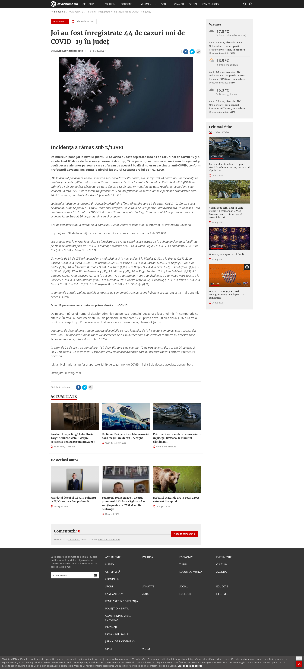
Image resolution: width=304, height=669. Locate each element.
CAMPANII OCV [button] (211, 4)
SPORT (165, 4)
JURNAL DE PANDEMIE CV (120, 641)
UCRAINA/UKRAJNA (116, 634)
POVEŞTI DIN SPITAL (117, 608)
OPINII (109, 649)
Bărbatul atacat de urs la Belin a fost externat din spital (176, 499)
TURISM (184, 564)
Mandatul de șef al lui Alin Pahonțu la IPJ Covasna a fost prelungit (73, 499)
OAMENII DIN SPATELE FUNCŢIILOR (118, 617)
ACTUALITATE (60, 21)
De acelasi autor (64, 460)
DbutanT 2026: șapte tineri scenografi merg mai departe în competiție (226, 294)
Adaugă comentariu (184, 533)
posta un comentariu (109, 539)
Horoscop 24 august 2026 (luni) (226, 254)
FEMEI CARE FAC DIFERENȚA (121, 601)
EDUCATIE (87, 11)
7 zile (217, 131)
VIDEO (146, 649)
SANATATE (179, 4)
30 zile (225, 131)
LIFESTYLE (222, 594)
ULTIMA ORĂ (112, 571)
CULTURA (215, 283)
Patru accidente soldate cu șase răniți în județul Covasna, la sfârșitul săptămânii (177, 438)
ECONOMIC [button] (126, 4)
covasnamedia (67, 4)
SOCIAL (193, 4)
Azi (210, 131)
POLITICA (109, 4)
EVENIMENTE (224, 557)
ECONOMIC (186, 557)
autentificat (74, 539)
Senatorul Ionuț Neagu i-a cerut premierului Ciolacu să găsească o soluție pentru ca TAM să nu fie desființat (123, 503)
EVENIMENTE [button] (147, 4)
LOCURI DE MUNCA (190, 571)
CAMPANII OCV (114, 594)
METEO (109, 564)
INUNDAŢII (111, 627)
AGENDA (221, 571)
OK (299, 658)
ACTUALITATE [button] (90, 4)
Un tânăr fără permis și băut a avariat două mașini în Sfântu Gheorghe (125, 436)
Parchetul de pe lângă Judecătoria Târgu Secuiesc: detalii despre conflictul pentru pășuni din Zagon (73, 438)
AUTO (145, 594)
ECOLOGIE (185, 594)
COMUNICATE (113, 579)
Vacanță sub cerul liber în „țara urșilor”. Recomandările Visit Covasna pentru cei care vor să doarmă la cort (226, 212)
